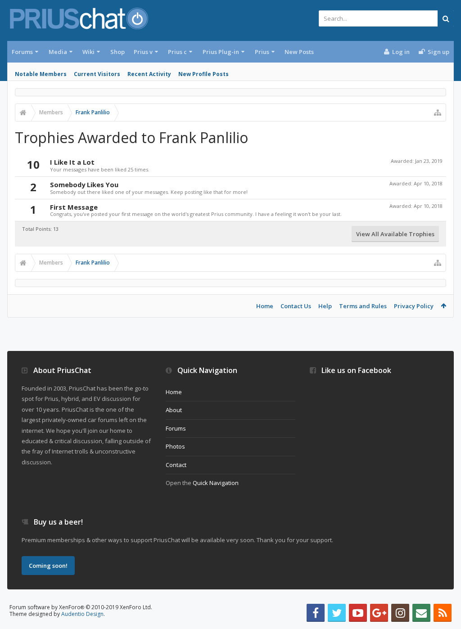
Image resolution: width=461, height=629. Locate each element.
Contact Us (295, 306)
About (174, 410)
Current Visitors (97, 74)
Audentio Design (82, 614)
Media (58, 52)
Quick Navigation (216, 483)
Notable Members (41, 74)
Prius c (177, 52)
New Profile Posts (203, 74)
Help (325, 306)
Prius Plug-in (221, 52)
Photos (175, 446)
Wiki (88, 52)
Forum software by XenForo (80, 607)
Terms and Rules (363, 306)
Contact (176, 465)
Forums (22, 52)
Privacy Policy (414, 306)
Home (264, 306)
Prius (262, 52)
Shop (117, 52)
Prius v (143, 52)
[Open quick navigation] (437, 112)
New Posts (299, 52)
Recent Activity (149, 74)
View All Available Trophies (395, 234)
